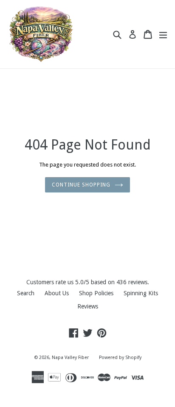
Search (25, 293)
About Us (57, 293)
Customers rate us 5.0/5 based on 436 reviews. (87, 282)
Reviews (87, 306)
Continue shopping (81, 185)
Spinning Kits (141, 293)
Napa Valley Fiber (70, 357)
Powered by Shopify (120, 357)
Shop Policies (96, 293)
